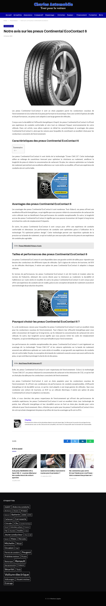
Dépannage (49, 15)
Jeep (26, 531)
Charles (28, 420)
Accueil (9, 15)
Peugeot (26, 552)
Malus (13, 539)
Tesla (18, 569)
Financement (82, 15)
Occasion (9, 548)
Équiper (70, 15)
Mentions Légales (55, 598)
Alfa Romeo (8, 511)
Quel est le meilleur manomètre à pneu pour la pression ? (53, 472)
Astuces (7, 515)
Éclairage (9, 583)
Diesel (6, 527)
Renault (20, 561)
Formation (93, 15)
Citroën (8, 523)
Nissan (19, 544)
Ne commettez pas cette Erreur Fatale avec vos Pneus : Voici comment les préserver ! (81, 473)
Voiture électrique (17, 574)
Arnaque (24, 511)
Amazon (16, 511)
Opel (17, 548)
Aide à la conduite (21, 507)
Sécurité (9, 569)
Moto (101, 15)
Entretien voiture (16, 527)
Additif (7, 507)
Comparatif (38, 15)
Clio (16, 523)
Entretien (61, 15)
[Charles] (17, 428)
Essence (27, 527)
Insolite (20, 531)
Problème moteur (12, 556)
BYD (29, 515)
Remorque (9, 561)
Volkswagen (9, 579)
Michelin (9, 543)
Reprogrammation (10, 565)
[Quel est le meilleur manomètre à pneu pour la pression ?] (53, 461)
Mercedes (22, 539)
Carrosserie (20, 519)
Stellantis (21, 565)
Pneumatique (8, 26)
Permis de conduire (12, 552)
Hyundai (12, 531)
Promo (24, 556)
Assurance (28, 15)
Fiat (6, 531)
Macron (6, 539)
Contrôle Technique (25, 523)
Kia (26, 535)
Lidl (30, 535)
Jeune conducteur (14, 534)
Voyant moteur (23, 579)
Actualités (18, 15)
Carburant (9, 519)
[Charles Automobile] (53, 6)
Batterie (15, 514)
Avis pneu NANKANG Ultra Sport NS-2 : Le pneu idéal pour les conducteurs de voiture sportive (24, 474)
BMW (24, 515)
